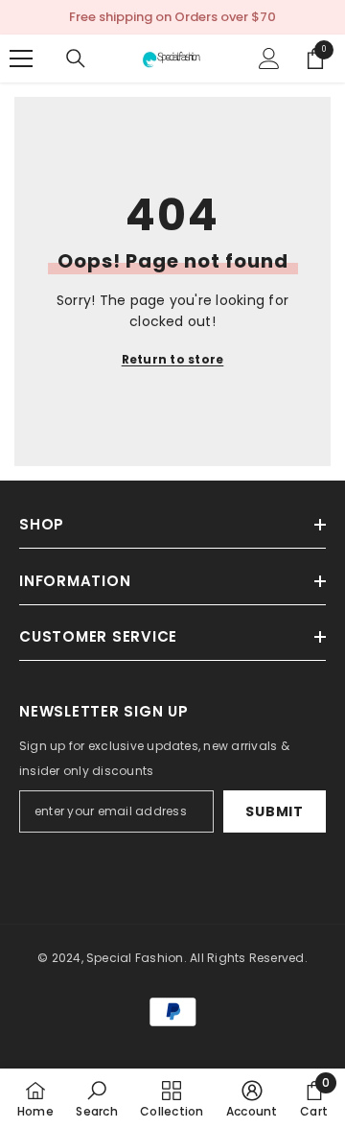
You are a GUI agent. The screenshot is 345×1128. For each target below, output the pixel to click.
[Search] (75, 58)
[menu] (21, 58)
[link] (96, 1098)
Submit (274, 811)
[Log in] (269, 58)
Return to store (173, 359)
